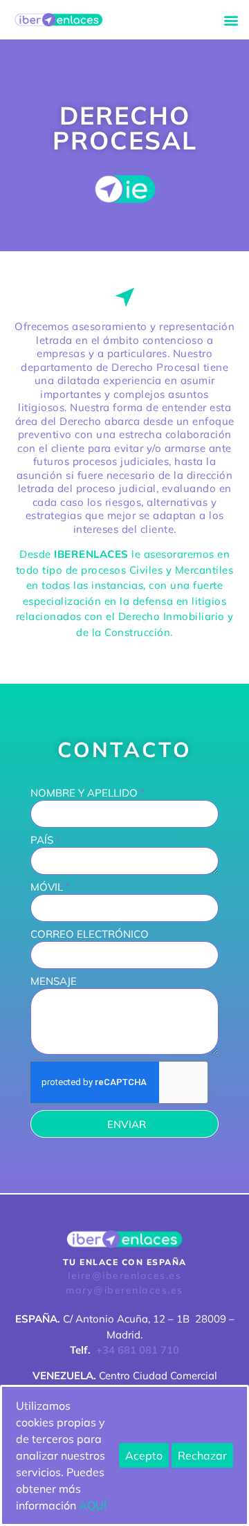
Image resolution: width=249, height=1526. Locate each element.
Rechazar (202, 1455)
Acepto (144, 1455)
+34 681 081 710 (137, 1349)
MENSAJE (53, 982)
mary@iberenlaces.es (124, 1290)
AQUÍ (93, 1505)
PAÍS (41, 840)
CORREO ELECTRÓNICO (89, 935)
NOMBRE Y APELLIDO (84, 793)
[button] (230, 19)
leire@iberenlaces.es (124, 1275)
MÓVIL (46, 887)
